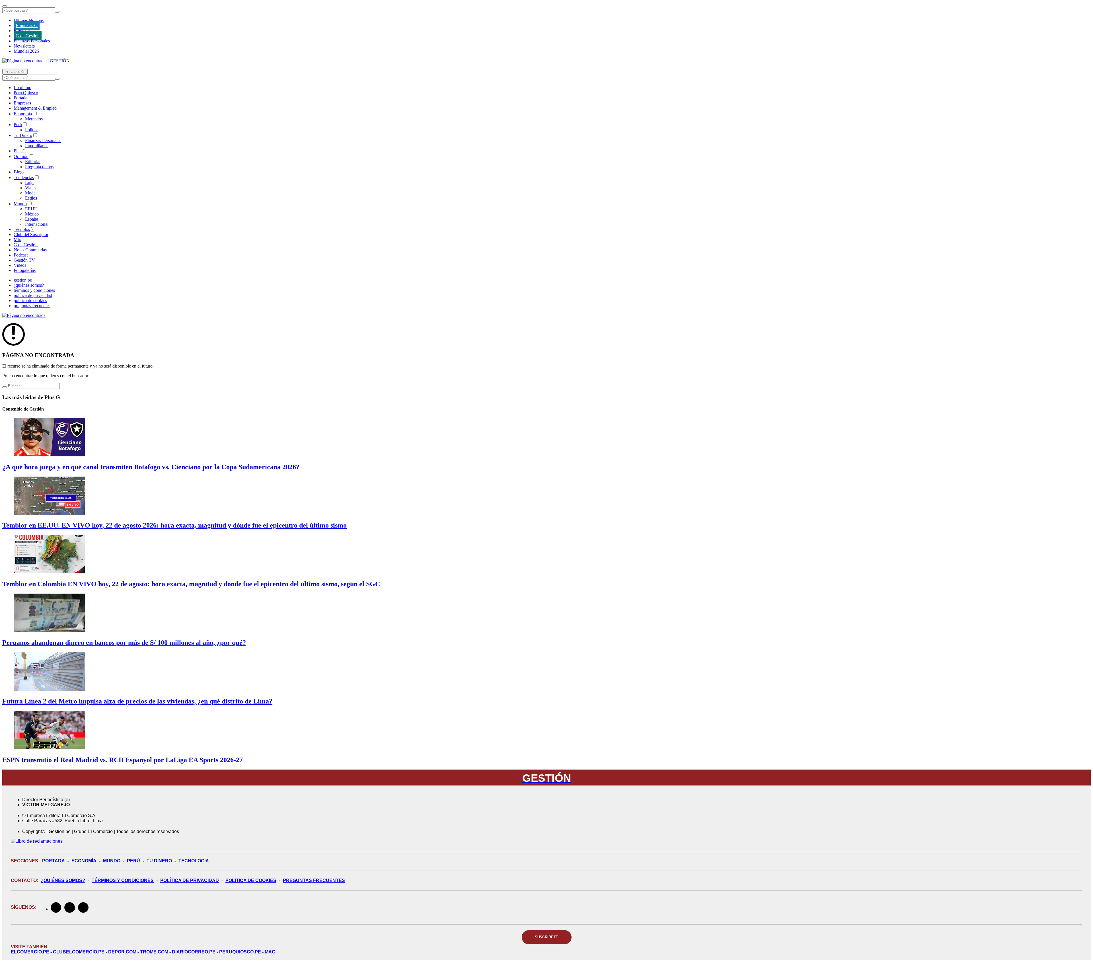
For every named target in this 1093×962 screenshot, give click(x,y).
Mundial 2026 (26, 51)
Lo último (22, 87)
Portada (20, 97)
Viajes (30, 187)
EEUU (31, 208)
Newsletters (24, 46)
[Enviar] (57, 12)
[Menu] (4, 6)
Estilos (31, 198)
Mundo (20, 203)
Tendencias (24, 177)
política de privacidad (33, 295)
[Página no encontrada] (24, 315)
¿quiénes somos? (29, 285)
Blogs (19, 171)
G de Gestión (28, 35)
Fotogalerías (25, 270)
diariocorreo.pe (193, 951)
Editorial (32, 161)
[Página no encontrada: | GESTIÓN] (36, 60)
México (32, 214)
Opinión (21, 156)
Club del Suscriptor (31, 234)
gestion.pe (23, 280)
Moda (30, 192)
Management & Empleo (35, 108)
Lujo (29, 182)
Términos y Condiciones (123, 880)
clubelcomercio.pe (78, 951)
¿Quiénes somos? (63, 880)
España (31, 219)
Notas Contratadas (30, 249)
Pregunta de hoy (39, 166)
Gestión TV (24, 260)
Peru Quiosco (26, 92)
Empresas (22, 30)
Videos (20, 265)
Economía (23, 113)
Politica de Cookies (250, 880)
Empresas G (27, 25)
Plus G (20, 150)
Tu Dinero (23, 135)
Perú (18, 124)
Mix (17, 239)
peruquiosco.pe (240, 951)
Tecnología (24, 229)
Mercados (34, 118)
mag (270, 951)
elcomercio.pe (30, 951)
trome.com (154, 951)
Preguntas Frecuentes (314, 880)
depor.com (122, 951)
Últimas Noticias (29, 20)
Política (31, 129)
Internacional (36, 224)
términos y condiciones (34, 290)
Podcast (21, 255)
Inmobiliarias (36, 145)
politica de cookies (30, 300)
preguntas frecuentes (32, 305)
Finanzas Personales (32, 40)
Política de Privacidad (189, 880)
